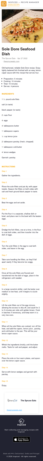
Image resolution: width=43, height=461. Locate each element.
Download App (13, 5)
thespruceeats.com (11, 61)
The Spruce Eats (9, 58)
